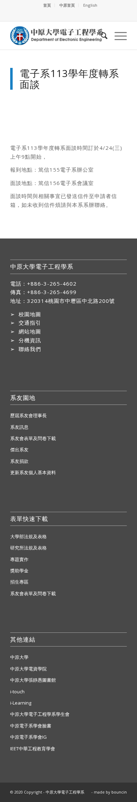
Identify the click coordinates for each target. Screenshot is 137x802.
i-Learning (20, 703)
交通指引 (30, 322)
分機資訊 (30, 340)
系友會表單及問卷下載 (33, 438)
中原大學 (19, 657)
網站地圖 (30, 331)
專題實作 (19, 559)
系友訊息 (19, 427)
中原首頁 (67, 5)
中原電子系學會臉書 (30, 726)
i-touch (17, 691)
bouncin (119, 792)
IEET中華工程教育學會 (32, 748)
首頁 (47, 5)
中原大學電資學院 (28, 669)
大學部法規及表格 (28, 536)
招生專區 (19, 582)
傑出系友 (19, 449)
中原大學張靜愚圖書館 (33, 680)
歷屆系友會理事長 (28, 415)
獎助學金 (19, 570)
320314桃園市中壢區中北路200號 (71, 300)
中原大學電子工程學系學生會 (40, 714)
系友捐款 (19, 461)
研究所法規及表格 (28, 548)
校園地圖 (30, 314)
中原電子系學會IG (28, 737)
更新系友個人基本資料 (33, 472)
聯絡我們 (30, 348)
